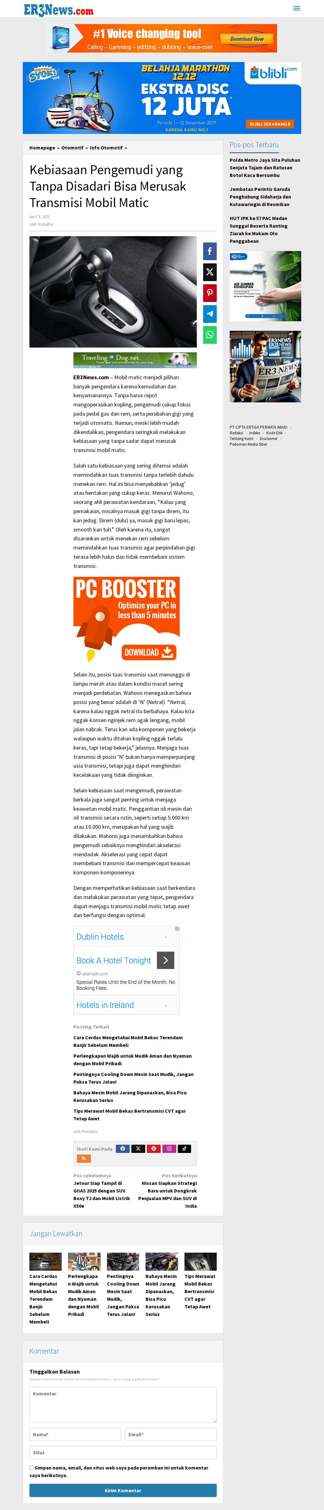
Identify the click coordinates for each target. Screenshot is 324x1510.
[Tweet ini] (210, 272)
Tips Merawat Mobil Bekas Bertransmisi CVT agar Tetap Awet (199, 1291)
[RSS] (84, 1159)
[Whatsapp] (210, 335)
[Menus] (296, 8)
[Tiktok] (184, 1149)
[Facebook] (123, 1149)
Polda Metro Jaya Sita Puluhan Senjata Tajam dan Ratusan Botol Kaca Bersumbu (265, 167)
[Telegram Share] (210, 314)
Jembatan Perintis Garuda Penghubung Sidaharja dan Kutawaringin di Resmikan (260, 196)
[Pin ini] (210, 293)
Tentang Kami (241, 438)
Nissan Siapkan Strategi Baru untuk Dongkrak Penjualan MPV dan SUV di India (167, 1190)
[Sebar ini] (210, 251)
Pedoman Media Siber (248, 444)
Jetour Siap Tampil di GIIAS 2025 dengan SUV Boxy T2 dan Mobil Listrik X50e (101, 1190)
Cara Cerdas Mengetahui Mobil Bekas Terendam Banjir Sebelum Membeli (43, 1299)
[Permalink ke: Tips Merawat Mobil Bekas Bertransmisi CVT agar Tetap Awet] (200, 1262)
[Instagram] (169, 1149)
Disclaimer (268, 438)
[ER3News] (58, 9)
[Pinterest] (154, 1149)
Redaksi (236, 433)
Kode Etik (274, 433)
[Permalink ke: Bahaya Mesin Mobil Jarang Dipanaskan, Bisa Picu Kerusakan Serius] (162, 1262)
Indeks (254, 433)
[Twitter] (138, 1149)
